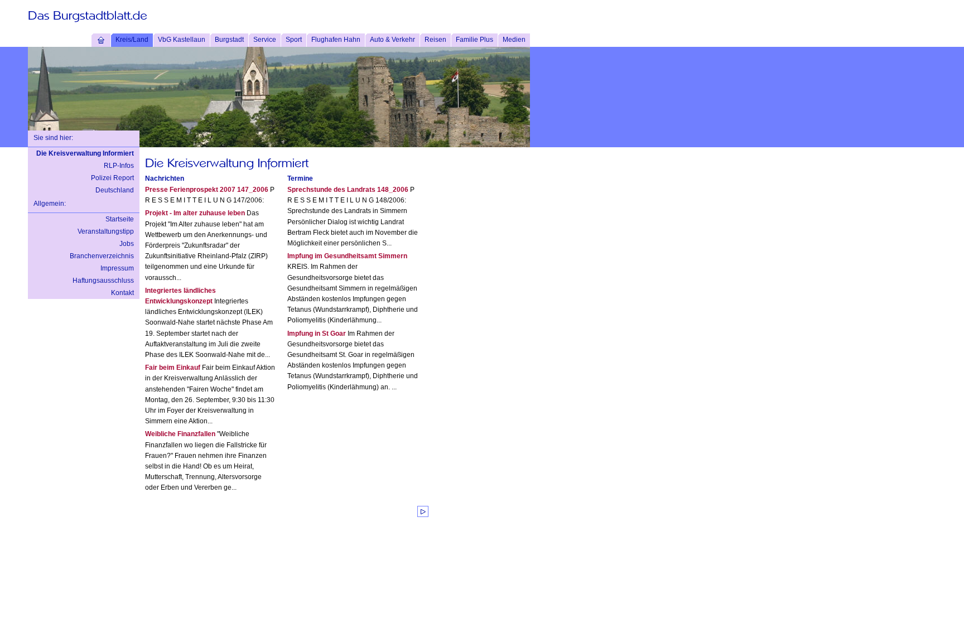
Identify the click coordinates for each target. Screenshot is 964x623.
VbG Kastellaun (181, 40)
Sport (294, 40)
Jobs (126, 244)
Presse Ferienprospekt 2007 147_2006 (206, 190)
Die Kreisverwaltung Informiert (85, 153)
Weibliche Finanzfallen (180, 434)
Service (264, 40)
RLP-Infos (119, 166)
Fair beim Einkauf (172, 367)
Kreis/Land (131, 40)
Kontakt (122, 293)
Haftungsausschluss (103, 280)
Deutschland (114, 190)
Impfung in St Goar (316, 333)
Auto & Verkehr (392, 40)
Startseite (119, 219)
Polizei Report (112, 178)
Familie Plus (474, 40)
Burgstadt (229, 40)
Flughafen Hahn (335, 40)
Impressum (117, 268)
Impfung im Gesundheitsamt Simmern (347, 256)
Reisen (435, 40)
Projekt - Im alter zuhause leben (195, 213)
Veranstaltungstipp (106, 231)
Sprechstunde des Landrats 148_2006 (347, 190)
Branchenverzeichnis (102, 256)
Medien (514, 40)
